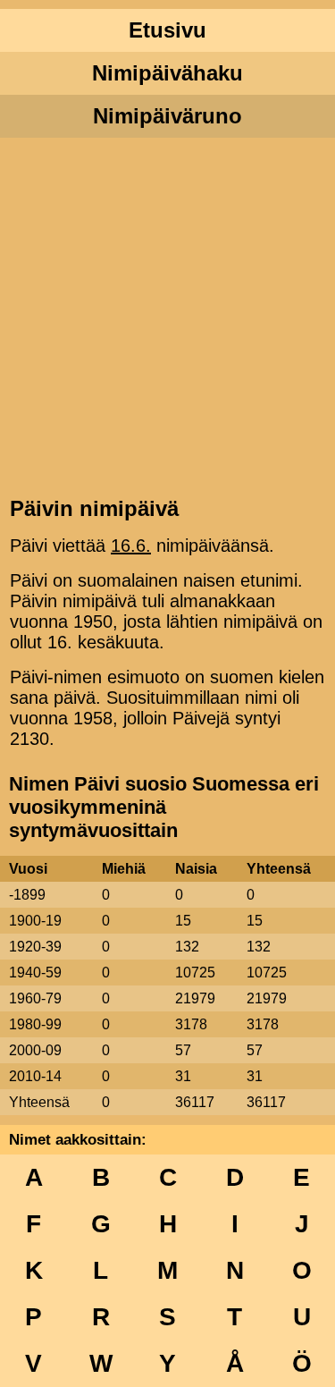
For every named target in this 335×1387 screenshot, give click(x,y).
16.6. (131, 545)
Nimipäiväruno (167, 116)
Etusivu (167, 30)
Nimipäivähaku (167, 73)
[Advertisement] (167, 315)
